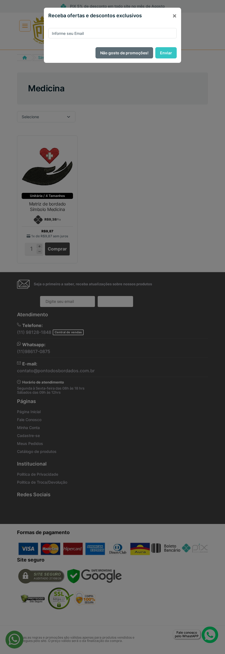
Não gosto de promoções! (124, 52)
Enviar (166, 52)
